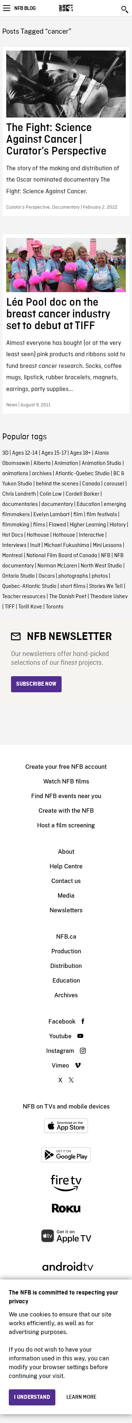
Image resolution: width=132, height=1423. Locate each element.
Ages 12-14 (25, 453)
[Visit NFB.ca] (78, 8)
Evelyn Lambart (51, 514)
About (66, 851)
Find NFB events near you (66, 796)
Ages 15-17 (53, 453)
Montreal (12, 555)
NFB (105, 555)
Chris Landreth (19, 494)
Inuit (35, 545)
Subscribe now (36, 684)
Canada (91, 484)
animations (15, 473)
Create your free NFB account (66, 766)
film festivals (102, 514)
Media (66, 895)
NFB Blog (25, 8)
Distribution (66, 965)
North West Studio (101, 566)
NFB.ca (66, 936)
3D (5, 453)
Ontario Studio (18, 576)
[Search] (125, 9)
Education (88, 504)
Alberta (42, 463)
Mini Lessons (107, 545)
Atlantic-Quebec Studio (82, 473)
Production (66, 951)
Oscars (46, 576)
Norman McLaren (57, 566)
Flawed (57, 525)
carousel (114, 484)
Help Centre (66, 866)
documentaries (20, 504)
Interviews (14, 545)
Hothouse (38, 535)
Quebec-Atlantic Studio (29, 586)
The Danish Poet (68, 596)
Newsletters (66, 910)
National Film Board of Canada (61, 555)
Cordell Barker (82, 494)
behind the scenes (57, 484)
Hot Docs (12, 535)
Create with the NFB (66, 810)
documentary (57, 504)
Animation (66, 463)
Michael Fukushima (66, 545)
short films (72, 586)
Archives (66, 995)
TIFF (10, 607)
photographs (73, 576)
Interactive (91, 535)
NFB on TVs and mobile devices (66, 1106)
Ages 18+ (80, 453)
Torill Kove (30, 607)
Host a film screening (66, 825)
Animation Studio (101, 463)
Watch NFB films (66, 781)
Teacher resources (23, 596)
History (118, 525)
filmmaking (15, 525)
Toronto (54, 607)
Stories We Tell (106, 586)
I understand (32, 1397)
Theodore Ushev (109, 596)
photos (100, 576)
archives (42, 473)
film (78, 514)
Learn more (81, 1397)
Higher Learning (88, 525)
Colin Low (51, 494)
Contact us (66, 881)
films (39, 525)
